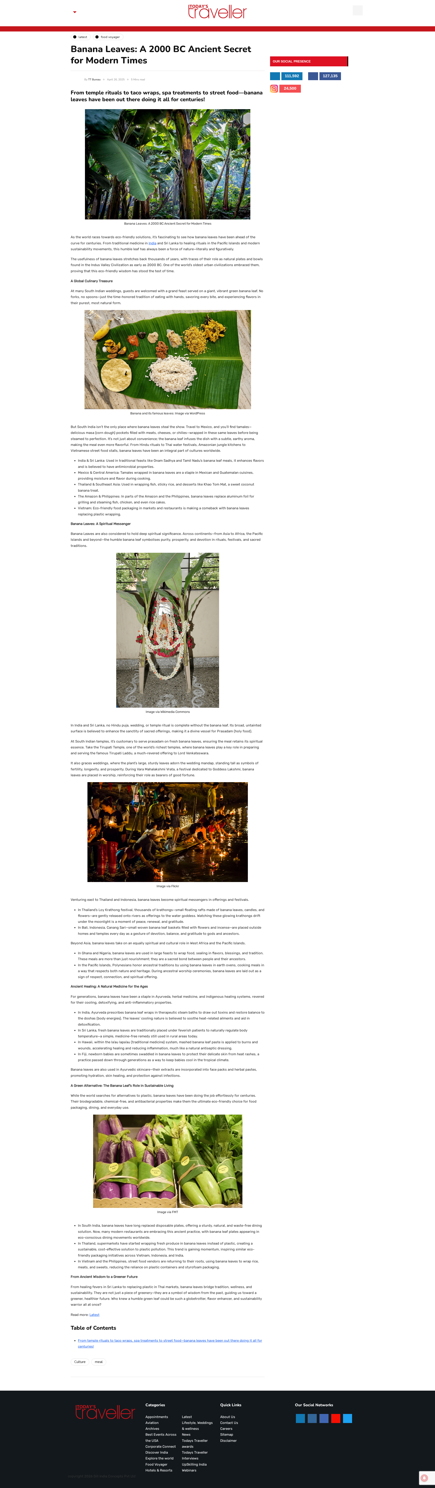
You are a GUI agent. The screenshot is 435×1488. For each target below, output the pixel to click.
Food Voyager (156, 1464)
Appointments (156, 1417)
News (186, 1435)
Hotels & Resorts (158, 1470)
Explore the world (159, 1458)
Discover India (156, 1452)
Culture (80, 1362)
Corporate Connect (160, 1447)
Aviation (152, 1423)
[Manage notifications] (424, 1478)
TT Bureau (94, 79)
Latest (94, 1315)
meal (99, 1362)
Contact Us (229, 1423)
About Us (227, 1417)
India (152, 243)
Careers (226, 1429)
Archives (152, 1429)
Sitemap (226, 1435)
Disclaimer (228, 1441)
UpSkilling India (194, 1464)
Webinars (189, 1470)
